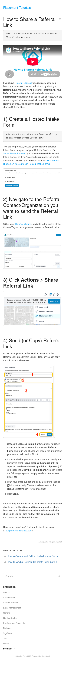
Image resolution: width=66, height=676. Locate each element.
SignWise (7, 633)
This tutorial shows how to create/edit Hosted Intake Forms (31, 162)
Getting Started (10, 617)
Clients (6, 592)
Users (6, 643)
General (6, 612)
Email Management (12, 607)
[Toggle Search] (59, 576)
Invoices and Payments (14, 623)
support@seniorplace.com (19, 530)
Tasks (6, 638)
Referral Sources (23, 82)
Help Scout (46, 656)
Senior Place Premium (14, 153)
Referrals (7, 628)
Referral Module (23, 223)
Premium (8, 648)
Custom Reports (10, 602)
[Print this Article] (60, 19)
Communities (9, 597)
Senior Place (22, 656)
